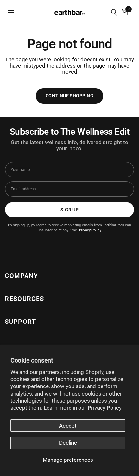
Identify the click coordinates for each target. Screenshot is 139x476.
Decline (68, 442)
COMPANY (21, 276)
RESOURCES (24, 298)
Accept (68, 425)
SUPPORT (20, 321)
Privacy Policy (105, 408)
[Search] (114, 12)
